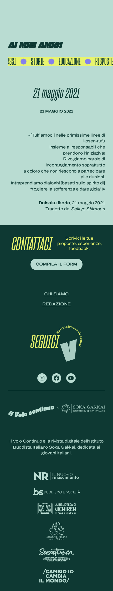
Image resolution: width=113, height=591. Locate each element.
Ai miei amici (34, 45)
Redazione (56, 304)
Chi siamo (56, 294)
